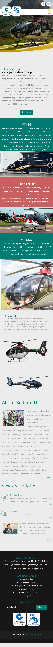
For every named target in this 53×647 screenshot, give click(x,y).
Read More (26, 112)
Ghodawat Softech (33, 634)
